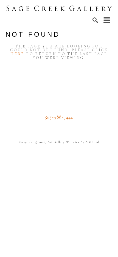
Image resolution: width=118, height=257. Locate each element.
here (17, 54)
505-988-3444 (59, 117)
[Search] (95, 20)
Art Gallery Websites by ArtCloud (73, 142)
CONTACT (59, 125)
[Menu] (106, 20)
